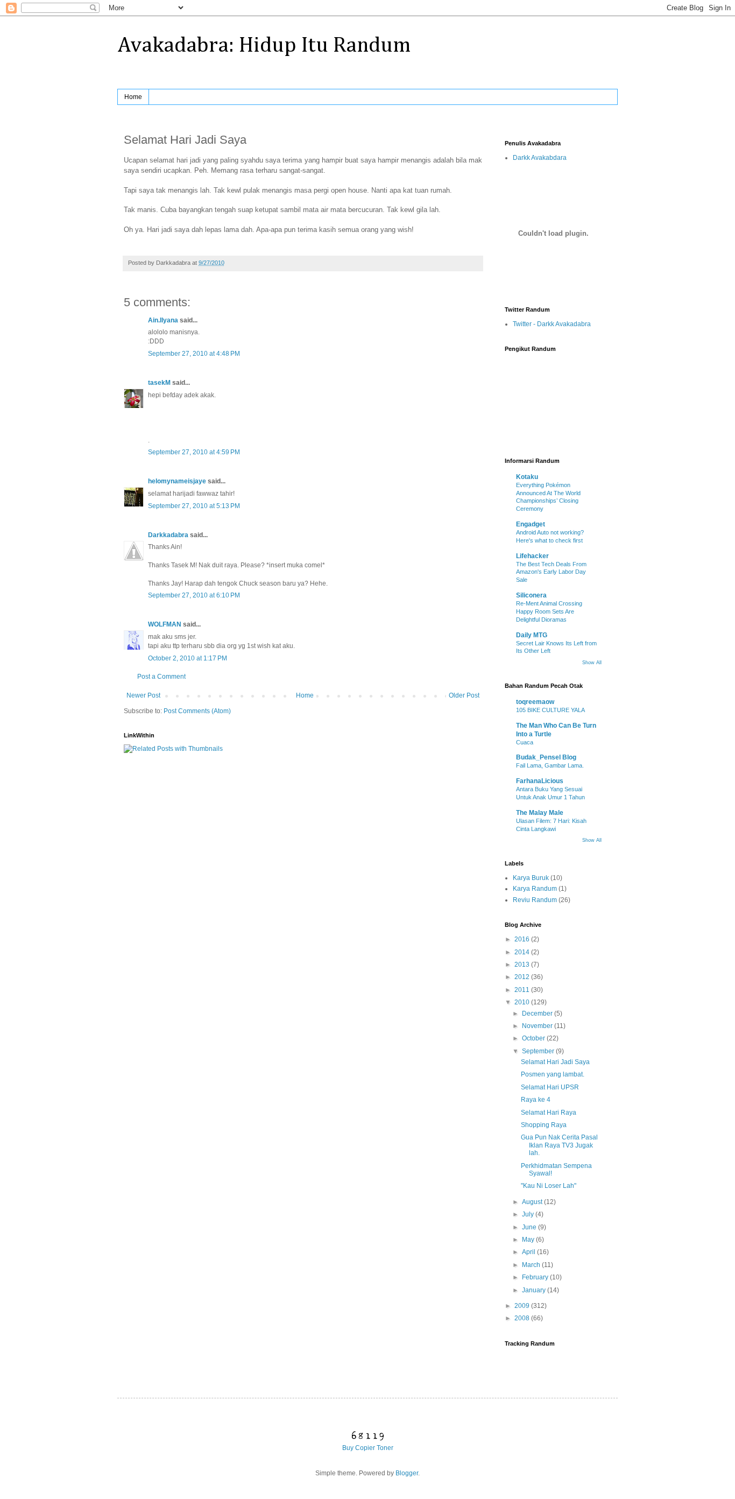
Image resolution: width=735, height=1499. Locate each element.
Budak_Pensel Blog (546, 757)
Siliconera (531, 595)
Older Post (464, 695)
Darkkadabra (168, 535)
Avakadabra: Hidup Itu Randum (264, 46)
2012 (522, 977)
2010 (522, 1002)
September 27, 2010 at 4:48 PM (194, 353)
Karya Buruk (531, 878)
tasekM (159, 382)
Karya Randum (535, 888)
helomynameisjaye (177, 481)
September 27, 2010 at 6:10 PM (194, 595)
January (534, 1290)
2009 (522, 1306)
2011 (522, 990)
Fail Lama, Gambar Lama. (550, 765)
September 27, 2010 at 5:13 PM (194, 506)
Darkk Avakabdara (540, 157)
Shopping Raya (544, 1125)
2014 (522, 952)
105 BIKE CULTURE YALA (550, 710)
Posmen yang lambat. (552, 1074)
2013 (522, 964)
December (538, 1013)
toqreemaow (535, 702)
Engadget (530, 524)
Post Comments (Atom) (197, 711)
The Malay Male (539, 813)
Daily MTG (531, 635)
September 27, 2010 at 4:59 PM (194, 452)
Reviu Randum (535, 900)
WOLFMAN (164, 624)
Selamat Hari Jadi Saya (555, 1062)
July (528, 1214)
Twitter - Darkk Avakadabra (552, 324)
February (536, 1277)
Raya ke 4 (535, 1099)
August (533, 1202)
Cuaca (524, 742)
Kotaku (527, 477)
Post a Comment (161, 676)
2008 (522, 1318)
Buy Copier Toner (367, 1448)
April (529, 1252)
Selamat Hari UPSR (550, 1087)
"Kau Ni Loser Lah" (548, 1186)
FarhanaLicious (539, 781)
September (539, 1051)
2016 (522, 939)
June (530, 1227)
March (532, 1265)
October (534, 1038)
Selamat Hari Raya (548, 1112)
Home (133, 97)
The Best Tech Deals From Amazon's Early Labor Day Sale (551, 572)
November (538, 1026)
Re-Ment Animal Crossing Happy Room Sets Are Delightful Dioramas (549, 611)
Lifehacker (532, 556)
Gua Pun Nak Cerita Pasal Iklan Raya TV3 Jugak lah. (559, 1145)
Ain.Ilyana (163, 320)
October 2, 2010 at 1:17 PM (187, 658)
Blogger (406, 1473)
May (529, 1239)
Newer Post (143, 695)
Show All (592, 662)
